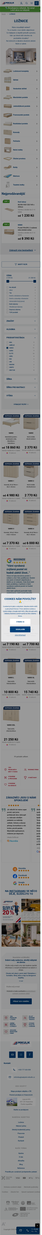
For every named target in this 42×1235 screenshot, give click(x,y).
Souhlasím (20, 629)
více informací (20, 635)
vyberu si (20, 622)
